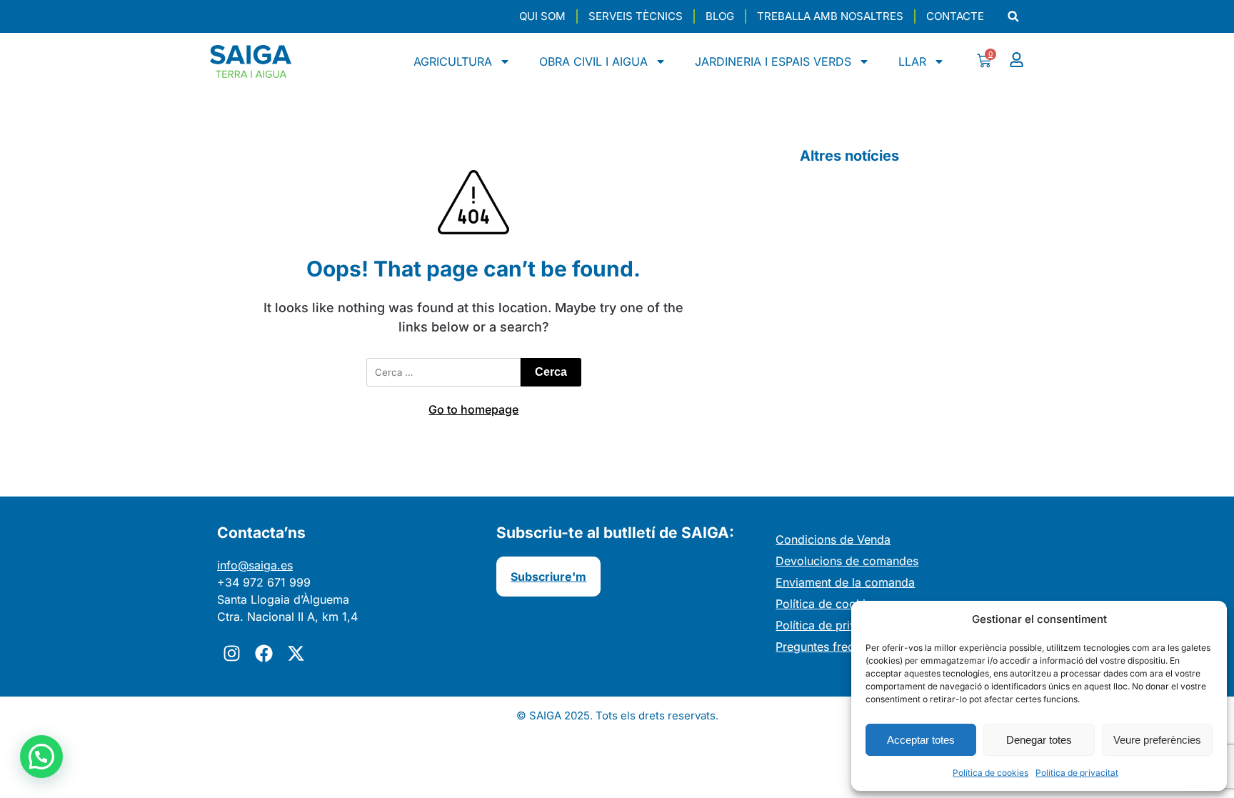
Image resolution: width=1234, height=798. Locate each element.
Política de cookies (990, 772)
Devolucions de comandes (847, 561)
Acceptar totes (921, 740)
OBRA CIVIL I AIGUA (593, 61)
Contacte (955, 16)
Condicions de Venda (833, 539)
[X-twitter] (295, 653)
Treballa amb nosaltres (830, 16)
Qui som (542, 16)
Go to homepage (473, 409)
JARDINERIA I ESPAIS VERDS (773, 61)
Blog (720, 16)
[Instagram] (231, 653)
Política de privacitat (1076, 772)
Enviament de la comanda (845, 582)
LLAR (912, 61)
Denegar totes (1039, 740)
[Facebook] (263, 653)
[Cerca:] (443, 372)
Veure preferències (1157, 740)
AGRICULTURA (452, 61)
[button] (1013, 17)
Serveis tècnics (635, 16)
